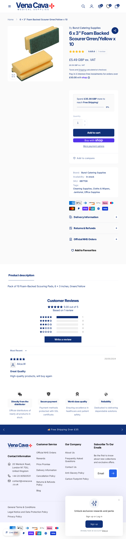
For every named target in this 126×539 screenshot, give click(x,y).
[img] (17, 359)
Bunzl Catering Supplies (85, 27)
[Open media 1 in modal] (35, 53)
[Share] (115, 30)
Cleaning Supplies (82, 188)
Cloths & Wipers (101, 188)
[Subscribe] (113, 473)
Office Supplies (92, 192)
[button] (9, 6)
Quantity (77, 116)
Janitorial (78, 192)
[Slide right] (122, 429)
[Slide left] (4, 429)
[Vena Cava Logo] (20, 448)
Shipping (82, 70)
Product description (21, 275)
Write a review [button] (63, 339)
